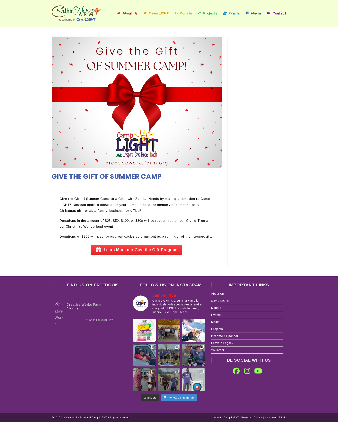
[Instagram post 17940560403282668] (193, 355)
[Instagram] (247, 371)
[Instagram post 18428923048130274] (169, 379)
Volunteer (217, 350)
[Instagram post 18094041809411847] (144, 355)
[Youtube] (258, 371)
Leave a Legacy (222, 343)
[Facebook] (236, 371)
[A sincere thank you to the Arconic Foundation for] (169, 330)
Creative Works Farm (84, 304)
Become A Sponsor (224, 336)
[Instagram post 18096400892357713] (169, 355)
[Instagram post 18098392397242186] (193, 379)
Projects (217, 328)
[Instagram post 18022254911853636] (193, 330)
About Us (217, 293)
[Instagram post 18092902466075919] (144, 379)
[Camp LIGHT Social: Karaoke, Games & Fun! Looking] (144, 330)
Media (215, 321)
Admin (282, 417)
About (217, 417)
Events (216, 314)
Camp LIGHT (220, 300)
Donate (216, 307)
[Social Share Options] (111, 320)
